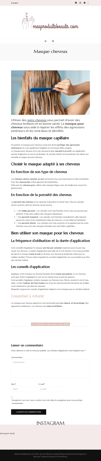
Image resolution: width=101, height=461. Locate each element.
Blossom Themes (40, 456)
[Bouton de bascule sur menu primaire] (46, 41)
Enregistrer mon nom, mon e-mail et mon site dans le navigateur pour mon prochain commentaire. (47, 401)
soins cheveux (37, 120)
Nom (13, 384)
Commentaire (17, 357)
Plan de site (40, 454)
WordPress (62, 456)
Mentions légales (53, 454)
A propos (14, 3)
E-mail (42, 384)
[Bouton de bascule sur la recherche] (53, 41)
